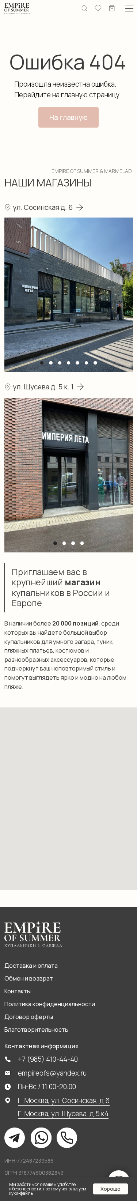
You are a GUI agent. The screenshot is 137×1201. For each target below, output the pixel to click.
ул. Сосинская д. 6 (43, 207)
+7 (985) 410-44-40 (48, 1059)
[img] (17, 8)
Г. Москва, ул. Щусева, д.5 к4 (63, 1113)
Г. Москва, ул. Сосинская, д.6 (64, 1100)
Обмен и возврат (28, 978)
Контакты (17, 991)
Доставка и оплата (31, 966)
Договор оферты (28, 1017)
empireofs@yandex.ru (52, 1073)
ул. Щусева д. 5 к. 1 (43, 387)
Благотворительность (36, 1030)
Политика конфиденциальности (49, 1004)
